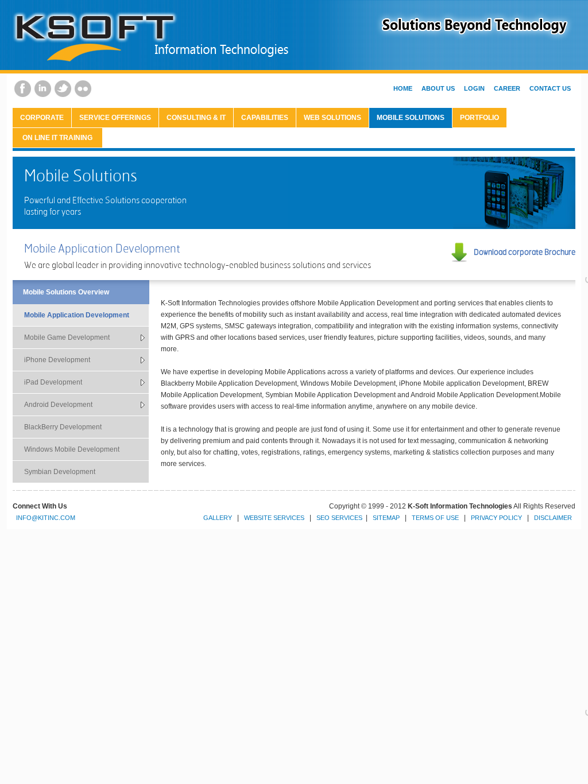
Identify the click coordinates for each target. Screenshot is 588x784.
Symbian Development (59, 472)
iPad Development (53, 382)
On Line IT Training (57, 138)
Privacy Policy (496, 517)
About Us (438, 88)
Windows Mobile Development (71, 449)
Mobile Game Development (67, 337)
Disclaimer (553, 517)
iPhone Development (57, 360)
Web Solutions (332, 118)
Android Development (58, 405)
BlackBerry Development (63, 427)
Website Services (274, 517)
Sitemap (386, 517)
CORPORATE (42, 118)
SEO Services (339, 517)
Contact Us (550, 88)
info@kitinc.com (45, 517)
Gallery (217, 517)
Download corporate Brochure (524, 252)
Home (402, 88)
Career (507, 88)
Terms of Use (435, 517)
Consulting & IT (196, 118)
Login (474, 88)
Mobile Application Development (76, 315)
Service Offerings (115, 118)
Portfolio (479, 118)
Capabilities (264, 118)
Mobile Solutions (410, 118)
